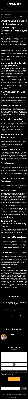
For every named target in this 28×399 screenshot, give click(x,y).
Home (2, 14)
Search (2, 386)
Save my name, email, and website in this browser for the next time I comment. (14, 373)
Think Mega (14, 3)
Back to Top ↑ (13, 397)
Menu (2, 9)
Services (7, 14)
